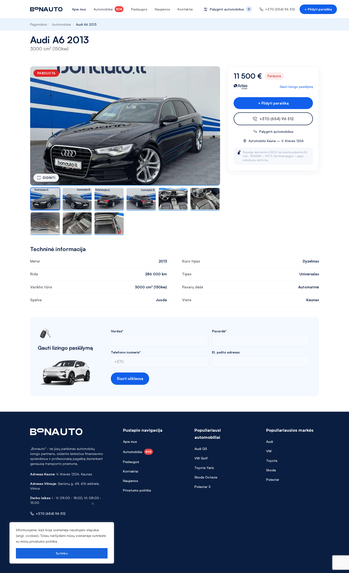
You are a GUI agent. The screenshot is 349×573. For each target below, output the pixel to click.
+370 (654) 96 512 (276, 118)
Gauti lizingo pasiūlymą (296, 87)
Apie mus (79, 9)
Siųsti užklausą (130, 378)
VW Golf (201, 458)
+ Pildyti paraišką (318, 9)
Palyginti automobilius (276, 131)
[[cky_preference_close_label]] (93, 503)
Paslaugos (139, 9)
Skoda (271, 470)
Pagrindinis (38, 24)
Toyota (271, 460)
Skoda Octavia (205, 477)
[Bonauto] (46, 9)
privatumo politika (43, 541)
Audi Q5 (200, 449)
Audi (269, 441)
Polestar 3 (202, 487)
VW (269, 451)
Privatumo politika (137, 490)
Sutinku (62, 553)
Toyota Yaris (204, 468)
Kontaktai (185, 9)
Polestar (272, 480)
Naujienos (162, 9)
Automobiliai (108, 9)
